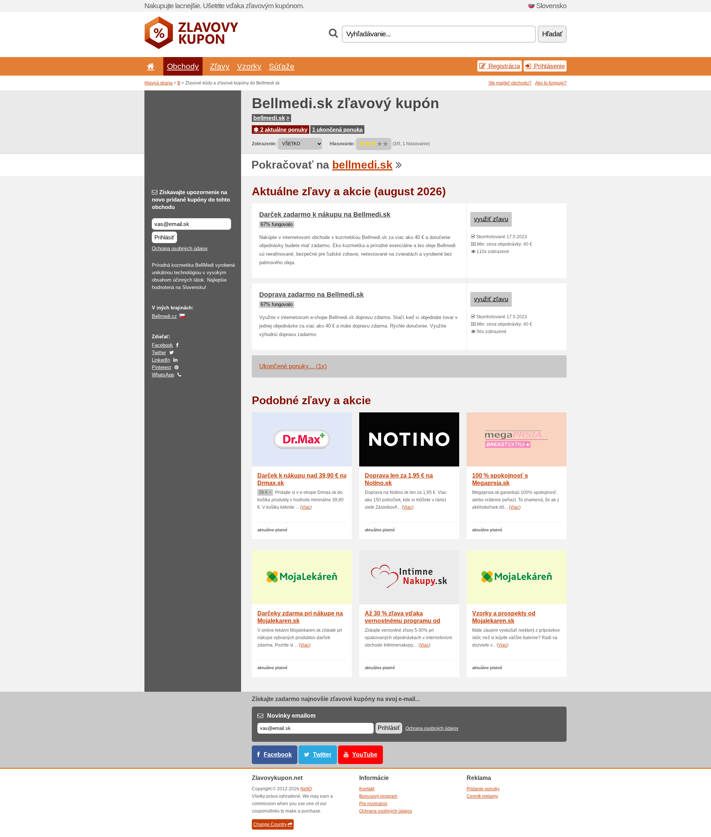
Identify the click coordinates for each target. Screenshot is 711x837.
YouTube (364, 754)
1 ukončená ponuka (337, 129)
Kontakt (366, 788)
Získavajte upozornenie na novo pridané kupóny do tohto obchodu (191, 199)
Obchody (183, 66)
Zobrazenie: (264, 143)
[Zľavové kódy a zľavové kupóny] (191, 47)
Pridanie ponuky (483, 788)
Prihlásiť (164, 237)
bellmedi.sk (269, 118)
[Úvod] (149, 66)
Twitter (159, 352)
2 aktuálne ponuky (283, 129)
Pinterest (161, 367)
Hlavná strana (158, 83)
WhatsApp (163, 375)
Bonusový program (378, 796)
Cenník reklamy (482, 796)
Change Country (270, 824)
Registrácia (503, 66)
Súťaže (281, 66)
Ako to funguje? (551, 83)
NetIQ (306, 788)
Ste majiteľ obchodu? (509, 83)
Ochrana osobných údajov (180, 248)
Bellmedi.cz (164, 316)
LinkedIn (161, 360)
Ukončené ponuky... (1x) (293, 366)
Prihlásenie (548, 66)
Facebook (162, 345)
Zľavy (220, 66)
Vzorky (249, 66)
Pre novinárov (373, 803)
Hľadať (552, 34)
